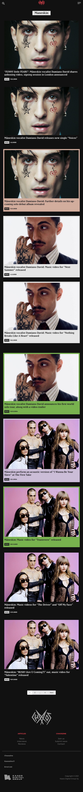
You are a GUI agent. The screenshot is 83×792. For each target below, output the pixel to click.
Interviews (22, 741)
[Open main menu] (79, 3)
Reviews (22, 744)
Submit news (61, 741)
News (21, 739)
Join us (61, 739)
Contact (61, 744)
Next (51, 693)
